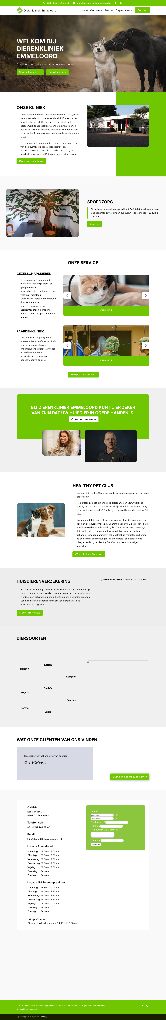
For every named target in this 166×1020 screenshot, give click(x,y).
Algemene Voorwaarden (93, 1005)
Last (116, 818)
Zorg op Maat (123, 10)
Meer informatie (29, 612)
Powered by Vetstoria (56, 1005)
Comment (96, 840)
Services (109, 10)
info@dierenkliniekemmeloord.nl (94, 3)
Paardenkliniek (57, 72)
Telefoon (95, 825)
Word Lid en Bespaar (89, 554)
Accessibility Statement (27, 1009)
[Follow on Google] (121, 3)
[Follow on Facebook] (116, 3)
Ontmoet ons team (31, 161)
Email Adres (98, 822)
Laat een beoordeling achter (130, 776)
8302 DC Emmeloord (38, 815)
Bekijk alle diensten (83, 374)
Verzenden (96, 844)
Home (85, 10)
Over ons (95, 10)
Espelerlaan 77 (35, 811)
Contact (142, 10)
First (116, 814)
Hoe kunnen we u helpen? (105, 829)
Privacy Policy (74, 1005)
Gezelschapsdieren (30, 72)
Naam (94, 811)
